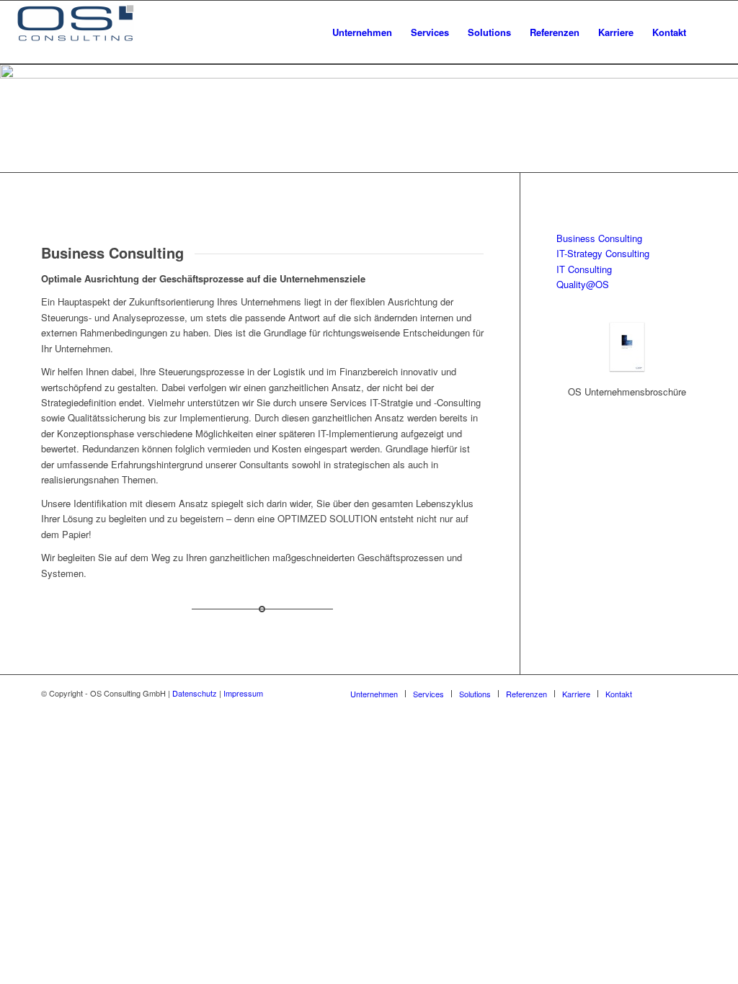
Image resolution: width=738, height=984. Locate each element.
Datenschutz (194, 693)
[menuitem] (362, 32)
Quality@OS (582, 284)
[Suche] (709, 32)
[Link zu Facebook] (664, 693)
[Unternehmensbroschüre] (627, 368)
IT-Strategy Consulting (602, 253)
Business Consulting (599, 238)
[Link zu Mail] (686, 693)
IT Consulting (584, 269)
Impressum (243, 693)
